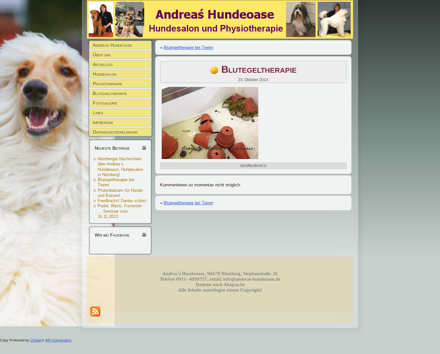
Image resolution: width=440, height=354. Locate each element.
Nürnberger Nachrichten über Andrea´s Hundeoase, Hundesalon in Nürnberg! (120, 166)
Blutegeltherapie (259, 69)
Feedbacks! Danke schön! (122, 200)
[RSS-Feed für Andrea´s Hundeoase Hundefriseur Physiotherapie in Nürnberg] (95, 311)
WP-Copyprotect (58, 340)
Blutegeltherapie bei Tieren (188, 47)
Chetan (36, 340)
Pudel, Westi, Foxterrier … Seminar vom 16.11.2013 (120, 211)
